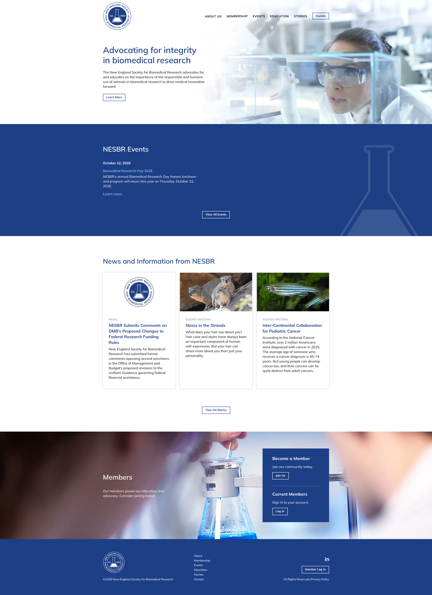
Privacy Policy (320, 579)
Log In (280, 511)
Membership (237, 16)
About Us (213, 16)
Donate (321, 16)
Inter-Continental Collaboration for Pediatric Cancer (292, 328)
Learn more (112, 194)
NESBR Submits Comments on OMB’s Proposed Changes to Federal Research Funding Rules (138, 334)
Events (259, 16)
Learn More (114, 97)
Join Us (280, 475)
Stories (300, 16)
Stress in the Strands (205, 325)
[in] (327, 559)
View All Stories (216, 410)
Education (279, 16)
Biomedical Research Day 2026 (127, 171)
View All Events (216, 214)
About (198, 555)
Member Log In (315, 569)
